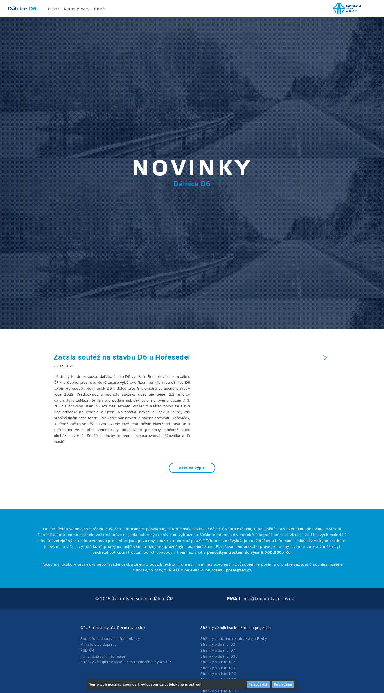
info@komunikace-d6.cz (268, 599)
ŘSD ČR (87, 650)
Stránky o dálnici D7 (217, 650)
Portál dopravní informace (102, 656)
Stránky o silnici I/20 (218, 674)
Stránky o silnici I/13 (217, 668)
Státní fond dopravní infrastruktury (110, 638)
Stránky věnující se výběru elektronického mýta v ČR (125, 662)
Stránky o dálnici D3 (217, 644)
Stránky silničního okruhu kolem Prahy (233, 638)
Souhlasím (283, 685)
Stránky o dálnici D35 (219, 656)
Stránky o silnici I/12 (217, 662)
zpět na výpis (192, 467)
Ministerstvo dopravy (98, 644)
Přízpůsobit (259, 685)
